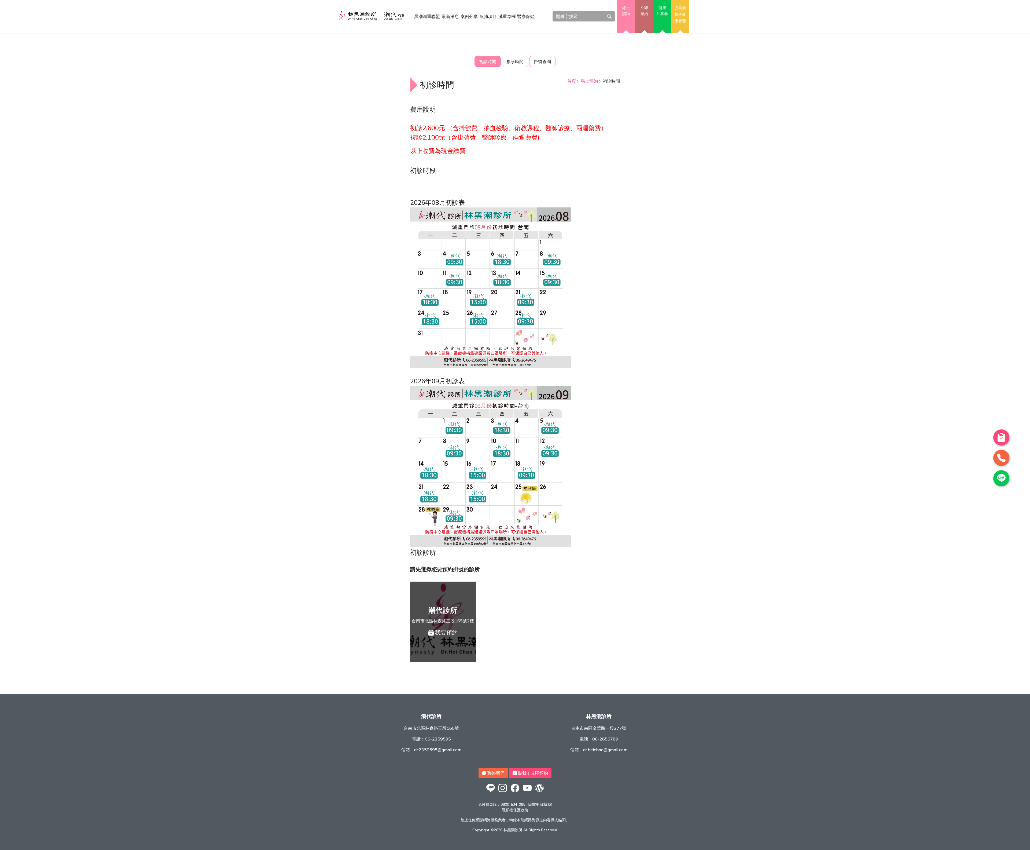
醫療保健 (525, 16)
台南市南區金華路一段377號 (598, 728)
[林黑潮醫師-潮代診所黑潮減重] (503, 792)
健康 (662, 10)
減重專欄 (507, 16)
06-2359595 (438, 739)
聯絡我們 (495, 773)
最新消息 (450, 16)
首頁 (571, 81)
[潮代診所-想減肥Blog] (539, 792)
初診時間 (487, 61)
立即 (644, 10)
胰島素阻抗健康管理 (680, 14)
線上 (626, 10)
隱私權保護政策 (515, 810)
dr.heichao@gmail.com (605, 749)
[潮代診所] (490, 792)
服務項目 (488, 16)
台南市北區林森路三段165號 (431, 728)
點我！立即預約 (532, 773)
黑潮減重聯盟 (427, 16)
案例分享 (469, 16)
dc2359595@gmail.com (437, 749)
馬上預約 (589, 81)
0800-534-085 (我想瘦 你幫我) (526, 804)
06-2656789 (605, 739)
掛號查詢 (542, 61)
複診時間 (515, 61)
